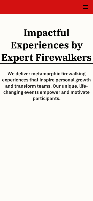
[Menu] (85, 7)
